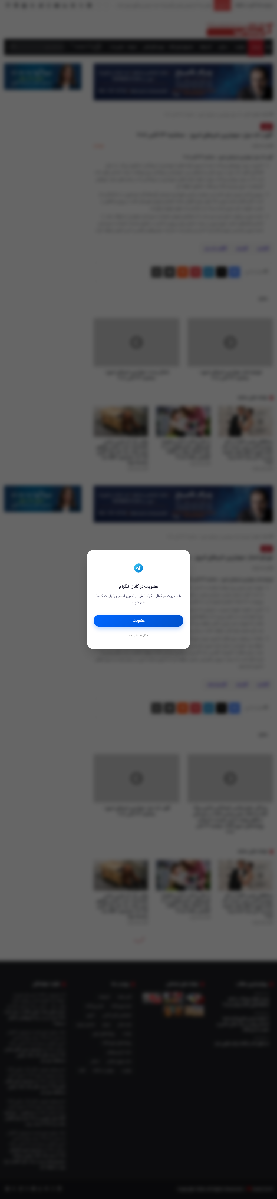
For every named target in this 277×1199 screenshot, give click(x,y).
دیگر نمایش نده (138, 635)
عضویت (138, 620)
